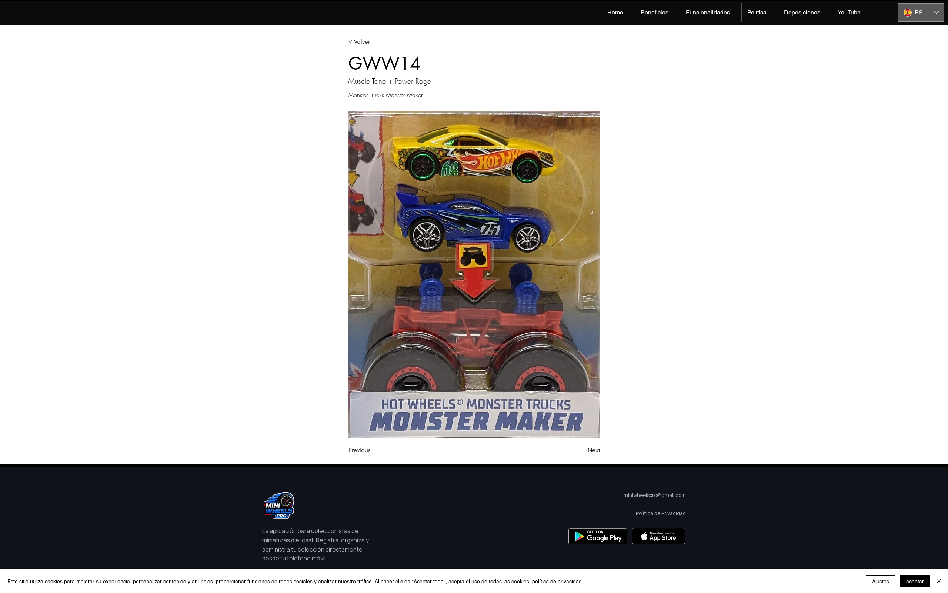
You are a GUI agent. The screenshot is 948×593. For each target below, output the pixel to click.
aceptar (915, 581)
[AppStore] (658, 536)
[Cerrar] (939, 581)
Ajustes (880, 581)
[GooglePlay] (597, 536)
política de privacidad (557, 581)
